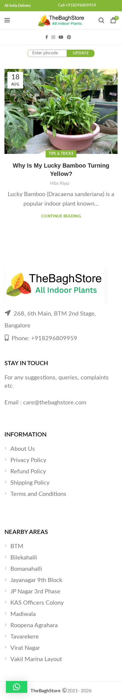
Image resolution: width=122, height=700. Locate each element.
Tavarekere (24, 637)
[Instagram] (53, 37)
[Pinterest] (69, 37)
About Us (22, 449)
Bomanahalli (26, 569)
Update (81, 53)
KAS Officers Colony (37, 603)
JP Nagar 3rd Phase (35, 592)
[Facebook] (47, 37)
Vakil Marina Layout (36, 659)
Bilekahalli (23, 558)
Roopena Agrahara (34, 625)
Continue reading (61, 216)
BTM (16, 546)
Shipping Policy (29, 483)
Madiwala (23, 614)
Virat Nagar (25, 648)
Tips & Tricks (61, 153)
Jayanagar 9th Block (36, 580)
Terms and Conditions (38, 494)
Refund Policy (28, 471)
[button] (16, 687)
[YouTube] (61, 37)
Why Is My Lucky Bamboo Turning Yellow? (61, 169)
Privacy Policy (28, 460)
